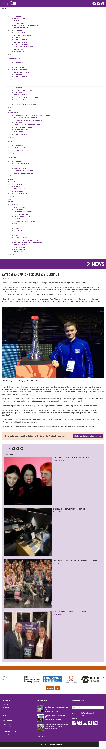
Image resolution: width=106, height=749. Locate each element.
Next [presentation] (57, 688)
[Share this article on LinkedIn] (21, 448)
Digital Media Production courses (87, 436)
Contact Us (76, 4)
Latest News (42, 736)
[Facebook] (74, 724)
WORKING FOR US (63, 4)
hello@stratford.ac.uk (83, 713)
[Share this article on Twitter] (17, 448)
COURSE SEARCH (78, 701)
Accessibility (50, 4)
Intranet (86, 4)
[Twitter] (79, 724)
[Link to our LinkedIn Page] (95, 724)
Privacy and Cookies (8, 727)
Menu (4, 8)
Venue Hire (5, 708)
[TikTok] (90, 724)
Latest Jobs (5, 716)
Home (41, 4)
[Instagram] (85, 724)
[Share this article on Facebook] (13, 448)
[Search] (101, 707)
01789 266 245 (81, 716)
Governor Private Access (10, 735)
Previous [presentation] (50, 688)
